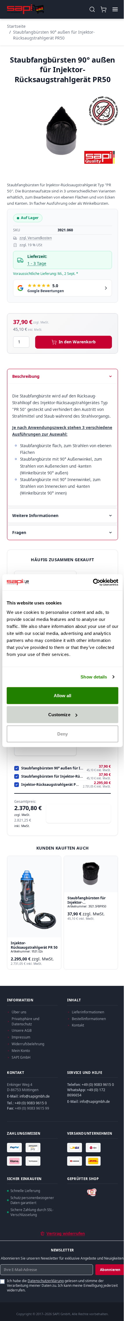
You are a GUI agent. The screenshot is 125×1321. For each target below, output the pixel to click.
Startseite (16, 26)
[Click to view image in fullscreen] (62, 131)
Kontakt (78, 1025)
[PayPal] (15, 1147)
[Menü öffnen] (115, 9)
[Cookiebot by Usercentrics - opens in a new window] (92, 582)
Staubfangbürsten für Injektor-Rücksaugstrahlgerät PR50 (52, 776)
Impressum (21, 1037)
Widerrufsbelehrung (28, 1043)
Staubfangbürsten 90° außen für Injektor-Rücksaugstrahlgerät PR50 (54, 35)
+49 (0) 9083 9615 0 (31, 1102)
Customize (59, 714)
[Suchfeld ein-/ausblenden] (92, 9)
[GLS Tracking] (75, 1147)
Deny (62, 733)
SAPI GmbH (21, 1057)
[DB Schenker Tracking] (75, 1161)
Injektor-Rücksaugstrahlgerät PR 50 (51, 784)
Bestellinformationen (89, 1018)
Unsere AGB (22, 1030)
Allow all (63, 695)
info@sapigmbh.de (34, 1096)
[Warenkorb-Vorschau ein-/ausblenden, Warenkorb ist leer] (103, 9)
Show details (94, 676)
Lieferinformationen (88, 1012)
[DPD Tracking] (94, 1147)
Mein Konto (21, 1050)
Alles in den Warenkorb (81, 813)
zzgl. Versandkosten (35, 238)
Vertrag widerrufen (66, 1233)
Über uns (19, 1012)
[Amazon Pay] (34, 1147)
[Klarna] (15, 1161)
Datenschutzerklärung (46, 1280)
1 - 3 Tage (36, 263)
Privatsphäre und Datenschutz (25, 1021)
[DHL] (94, 1161)
